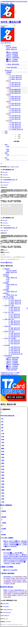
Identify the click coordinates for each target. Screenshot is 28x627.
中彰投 (9, 88)
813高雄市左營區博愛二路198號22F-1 (9, 179)
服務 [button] (6, 144)
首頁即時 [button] (8, 45)
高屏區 (9, 101)
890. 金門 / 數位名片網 (14, 117)
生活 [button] (6, 131)
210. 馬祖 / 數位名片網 (14, 119)
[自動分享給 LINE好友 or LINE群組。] (14, 373)
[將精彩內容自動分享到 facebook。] (14, 374)
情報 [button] (6, 153)
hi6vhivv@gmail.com (6, 177)
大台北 (9, 74)
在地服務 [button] (6, 283)
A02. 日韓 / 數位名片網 (15, 124)
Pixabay (8, 166)
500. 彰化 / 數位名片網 (14, 91)
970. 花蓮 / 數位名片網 (14, 110)
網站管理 (9, 262)
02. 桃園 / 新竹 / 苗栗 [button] (8, 305)
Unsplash (12, 166)
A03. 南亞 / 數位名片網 (15, 126)
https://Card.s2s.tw (6, 182)
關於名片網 (5, 3)
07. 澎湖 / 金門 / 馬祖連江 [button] (9, 338)
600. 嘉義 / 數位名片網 (14, 98)
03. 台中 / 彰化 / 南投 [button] (8, 312)
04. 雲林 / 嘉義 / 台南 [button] (8, 319)
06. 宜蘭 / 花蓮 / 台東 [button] (8, 331)
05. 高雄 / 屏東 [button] (7, 326)
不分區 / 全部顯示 (9, 296)
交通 (19, 136)
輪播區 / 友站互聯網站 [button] (7, 566)
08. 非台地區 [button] (6, 345)
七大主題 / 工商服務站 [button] (7, 537)
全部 (19, 134)
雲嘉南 (9, 94)
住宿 (19, 138)
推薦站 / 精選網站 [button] (6, 549)
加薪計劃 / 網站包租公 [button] (7, 587)
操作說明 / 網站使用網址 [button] (8, 573)
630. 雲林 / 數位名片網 (14, 96)
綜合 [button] (6, 157)
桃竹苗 (9, 81)
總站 (11, 3)
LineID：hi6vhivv (4, 230)
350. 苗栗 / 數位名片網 (14, 86)
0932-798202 (5, 172)
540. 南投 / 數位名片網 (14, 93)
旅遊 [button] (6, 133)
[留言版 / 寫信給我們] (1, 27)
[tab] (19, 135)
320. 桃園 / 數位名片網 (14, 82)
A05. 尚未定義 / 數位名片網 (16, 129)
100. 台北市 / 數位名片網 (15, 75)
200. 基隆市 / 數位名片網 (15, 79)
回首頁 (4, 262)
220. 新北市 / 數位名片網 (15, 77)
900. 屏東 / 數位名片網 (14, 105)
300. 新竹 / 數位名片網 (14, 84)
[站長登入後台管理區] (3, 27)
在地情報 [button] (6, 289)
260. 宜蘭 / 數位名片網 (14, 108)
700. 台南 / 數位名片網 (14, 100)
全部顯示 (9, 72)
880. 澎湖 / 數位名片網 (14, 115)
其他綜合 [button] (6, 293)
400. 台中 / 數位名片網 (14, 89)
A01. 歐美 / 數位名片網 (15, 122)
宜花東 (9, 107)
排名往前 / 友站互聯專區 (11, 570)
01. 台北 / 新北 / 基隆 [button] (8, 298)
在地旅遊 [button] (6, 276)
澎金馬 (9, 113)
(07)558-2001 (5, 174)
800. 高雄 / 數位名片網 (14, 103)
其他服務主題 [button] (8, 355)
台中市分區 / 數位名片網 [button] (8, 415)
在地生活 (6, 274)
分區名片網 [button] (9, 70)
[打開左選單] (4, 27)
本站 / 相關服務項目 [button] (7, 505)
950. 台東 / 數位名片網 (14, 112)
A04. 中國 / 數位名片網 (15, 127)
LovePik (17, 166)
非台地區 (9, 120)
